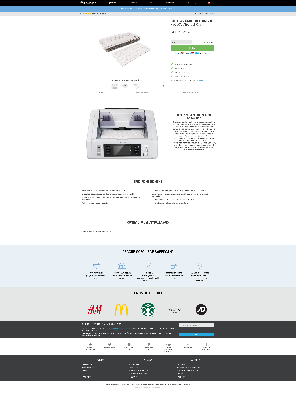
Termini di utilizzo (141, 384)
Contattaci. (212, 13)
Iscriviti (197, 334)
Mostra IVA (186, 384)
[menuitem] (88, 3)
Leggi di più (86, 377)
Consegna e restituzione (139, 370)
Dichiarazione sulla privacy (173, 384)
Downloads (181, 365)
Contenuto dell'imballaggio (190, 92)
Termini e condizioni (128, 384)
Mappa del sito (116, 384)
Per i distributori (88, 368)
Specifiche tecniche (142, 92)
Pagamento (134, 368)
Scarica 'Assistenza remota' (187, 370)
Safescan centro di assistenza (188, 368)
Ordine (192, 48)
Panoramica (99, 92)
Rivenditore (133, 3)
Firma (151, 3)
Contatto (85, 370)
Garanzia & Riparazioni (138, 373)
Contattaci (200, 80)
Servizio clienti (169, 3)
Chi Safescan (87, 365)
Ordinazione (134, 365)
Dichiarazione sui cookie (156, 384)
